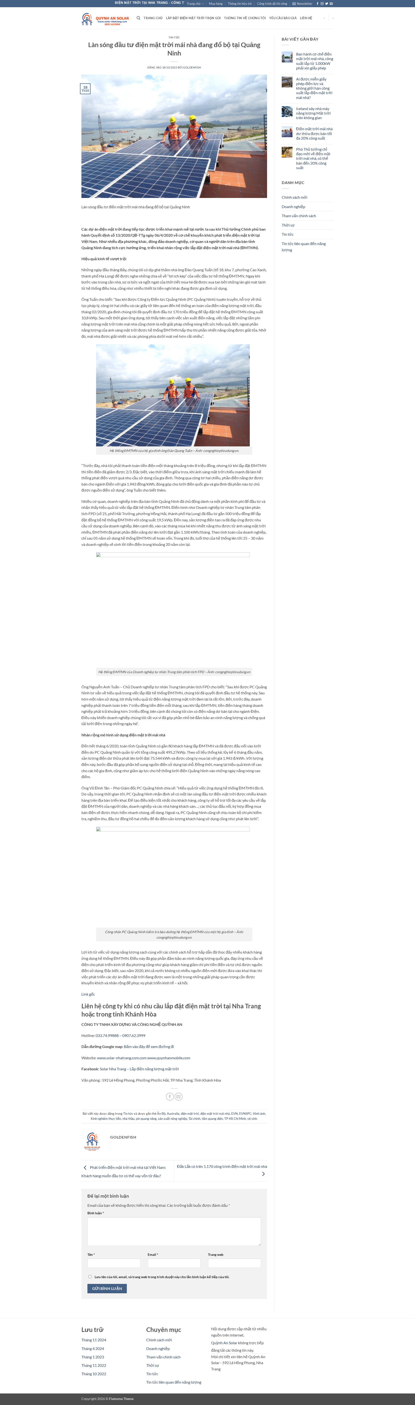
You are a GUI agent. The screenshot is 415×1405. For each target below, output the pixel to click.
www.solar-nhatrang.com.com (121, 1057)
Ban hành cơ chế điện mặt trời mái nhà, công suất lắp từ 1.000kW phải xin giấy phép (314, 61)
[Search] (138, 18)
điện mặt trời (190, 1113)
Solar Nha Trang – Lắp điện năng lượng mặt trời (139, 1068)
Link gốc (88, 994)
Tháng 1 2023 (92, 1357)
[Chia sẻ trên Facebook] (170, 1097)
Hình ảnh (259, 1113)
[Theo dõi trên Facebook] (317, 4)
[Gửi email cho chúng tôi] (331, 4)
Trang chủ (193, 4)
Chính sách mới (294, 197)
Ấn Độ (161, 1113)
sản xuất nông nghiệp (172, 1119)
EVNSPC (245, 1113)
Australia (173, 1113)
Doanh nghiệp (293, 206)
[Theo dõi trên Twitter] (326, 4)
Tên (91, 1254)
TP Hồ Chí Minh (235, 1119)
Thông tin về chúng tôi (245, 18)
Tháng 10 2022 (93, 1373)
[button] (302, 3)
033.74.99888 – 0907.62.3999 (120, 1035)
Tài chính (194, 1119)
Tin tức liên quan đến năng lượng (304, 246)
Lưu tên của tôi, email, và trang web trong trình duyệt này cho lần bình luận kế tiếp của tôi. (162, 1277)
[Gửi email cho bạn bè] (179, 1097)
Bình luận (95, 1213)
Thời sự (288, 225)
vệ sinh (252, 1119)
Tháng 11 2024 (93, 1339)
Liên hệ (306, 18)
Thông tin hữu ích (240, 4)
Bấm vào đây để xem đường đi (149, 1046)
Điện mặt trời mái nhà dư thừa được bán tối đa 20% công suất (314, 133)
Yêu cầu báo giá (283, 18)
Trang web (215, 1254)
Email (153, 1254)
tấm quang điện (212, 1119)
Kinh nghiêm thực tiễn (106, 1119)
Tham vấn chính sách (299, 216)
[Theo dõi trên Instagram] (322, 4)
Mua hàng (216, 4)
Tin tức (174, 37)
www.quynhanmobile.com (168, 1057)
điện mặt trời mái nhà (215, 1113)
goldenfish (192, 67)
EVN (234, 1113)
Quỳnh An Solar (224, 1342)
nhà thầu (128, 1119)
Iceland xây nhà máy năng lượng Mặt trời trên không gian (313, 113)
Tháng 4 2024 (92, 1348)
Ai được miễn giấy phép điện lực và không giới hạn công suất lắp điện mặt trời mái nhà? (314, 88)
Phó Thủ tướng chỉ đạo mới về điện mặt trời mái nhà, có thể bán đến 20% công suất (313, 158)
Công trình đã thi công (272, 4)
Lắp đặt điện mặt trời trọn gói (193, 18)
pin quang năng (146, 1119)
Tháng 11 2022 (93, 1365)
